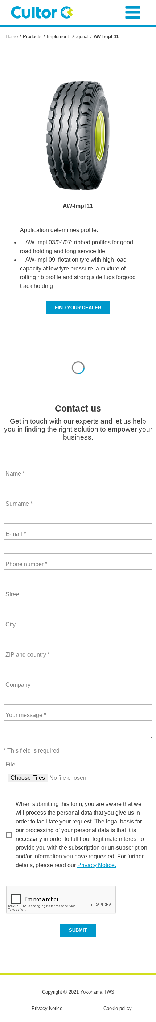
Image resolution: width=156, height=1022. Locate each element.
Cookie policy (117, 1008)
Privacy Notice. (96, 865)
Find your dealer (78, 307)
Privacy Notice (47, 1008)
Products (32, 36)
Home (11, 36)
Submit (78, 930)
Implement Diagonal (68, 36)
